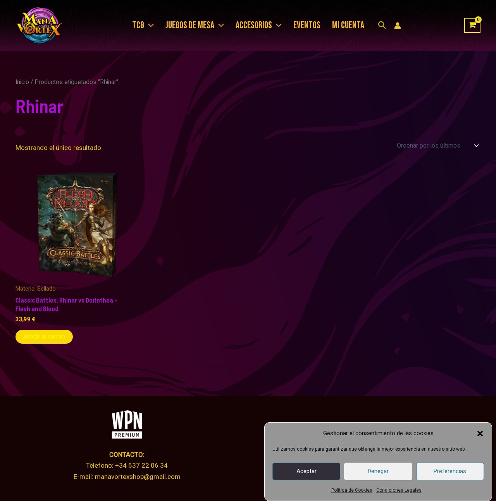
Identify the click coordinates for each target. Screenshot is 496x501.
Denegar (378, 471)
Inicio (22, 82)
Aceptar (306, 471)
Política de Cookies (351, 490)
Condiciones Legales (399, 490)
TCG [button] (138, 25)
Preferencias (450, 471)
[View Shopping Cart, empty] (472, 25)
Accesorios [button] (254, 25)
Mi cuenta (348, 25)
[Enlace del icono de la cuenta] (397, 25)
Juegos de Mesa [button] (189, 25)
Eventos (306, 25)
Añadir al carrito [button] (44, 336)
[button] (480, 433)
